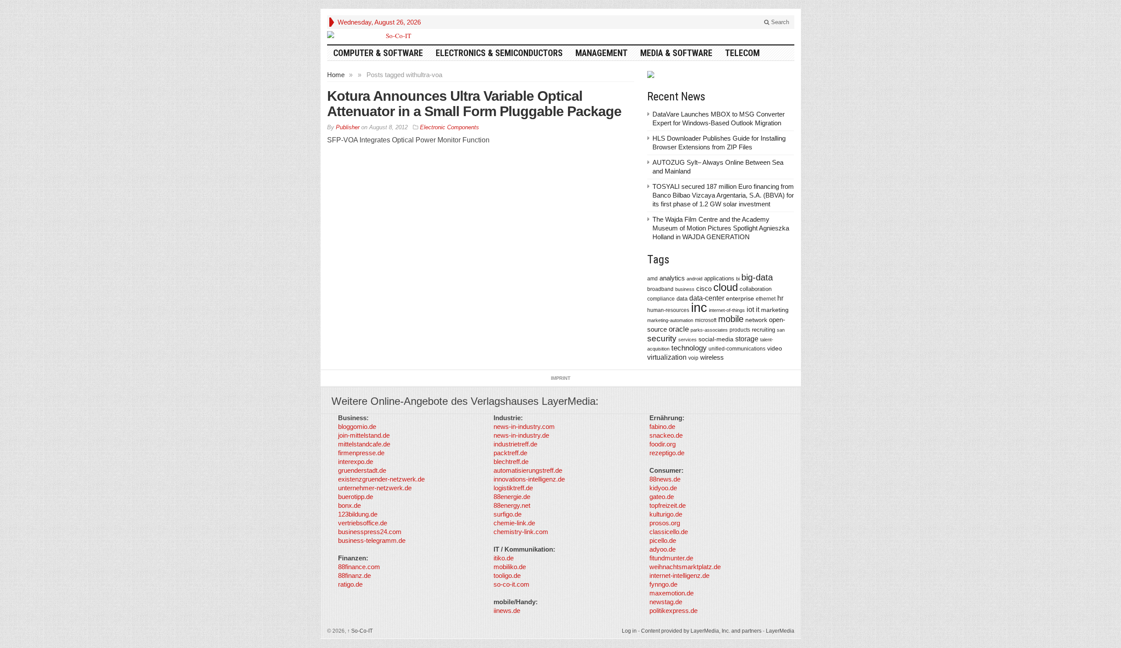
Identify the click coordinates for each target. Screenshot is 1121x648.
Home (336, 74)
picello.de (662, 540)
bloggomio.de (357, 426)
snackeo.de (666, 435)
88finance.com (359, 566)
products (740, 330)
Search (779, 22)
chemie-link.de (514, 523)
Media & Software (676, 53)
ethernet (766, 299)
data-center (706, 298)
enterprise (740, 298)
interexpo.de (355, 461)
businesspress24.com (370, 531)
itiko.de (504, 558)
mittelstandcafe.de (364, 444)
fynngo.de (663, 584)
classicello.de (668, 531)
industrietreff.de (515, 444)
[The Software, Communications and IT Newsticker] (395, 35)
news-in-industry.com (524, 426)
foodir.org (662, 444)
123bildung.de (357, 514)
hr (780, 298)
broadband (660, 289)
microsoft (705, 320)
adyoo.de (662, 549)
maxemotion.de (671, 593)
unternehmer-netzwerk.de (375, 488)
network (756, 319)
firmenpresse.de (361, 453)
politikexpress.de (673, 610)
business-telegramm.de (371, 540)
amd (652, 279)
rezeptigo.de (666, 453)
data (682, 298)
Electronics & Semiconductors (499, 53)
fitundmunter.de (671, 558)
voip (693, 358)
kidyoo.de (663, 488)
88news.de (664, 479)
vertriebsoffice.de (362, 523)
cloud (725, 287)
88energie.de (512, 496)
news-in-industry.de (521, 435)
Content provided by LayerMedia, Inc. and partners (701, 631)
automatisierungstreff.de (528, 470)
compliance (661, 299)
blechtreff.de (511, 461)
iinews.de (507, 610)
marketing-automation (670, 320)
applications (719, 278)
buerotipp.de (355, 496)
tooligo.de (507, 575)
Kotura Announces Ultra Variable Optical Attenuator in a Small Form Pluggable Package (474, 103)
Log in (629, 631)
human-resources (668, 310)
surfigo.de (508, 514)
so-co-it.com (511, 584)
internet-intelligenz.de (679, 575)
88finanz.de (354, 575)
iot (750, 309)
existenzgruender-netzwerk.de (381, 479)
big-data (757, 277)
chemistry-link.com (521, 531)
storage (746, 339)
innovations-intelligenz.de (529, 479)
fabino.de (662, 426)
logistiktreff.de (513, 488)
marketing (775, 309)
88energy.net (512, 505)
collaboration (756, 289)
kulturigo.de (665, 514)
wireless (712, 357)
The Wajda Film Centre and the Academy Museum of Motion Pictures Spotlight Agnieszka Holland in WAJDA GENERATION (720, 228)
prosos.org (664, 523)
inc (699, 307)
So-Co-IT (360, 631)
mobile (731, 319)
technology (689, 348)
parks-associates (709, 330)
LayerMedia (780, 631)
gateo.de (661, 496)
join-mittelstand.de (364, 435)
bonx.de (349, 505)
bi (738, 278)
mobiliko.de (510, 566)
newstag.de (665, 602)
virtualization (667, 357)
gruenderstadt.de (362, 470)
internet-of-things (727, 310)
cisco (704, 288)
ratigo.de (350, 584)
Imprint (561, 378)
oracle (679, 329)
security (662, 338)
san (781, 330)
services (687, 339)
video (774, 348)
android (694, 278)
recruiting (763, 329)
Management (601, 53)
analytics (672, 278)
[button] (19, 628)
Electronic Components (449, 127)
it (757, 309)
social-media (715, 339)
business (684, 289)
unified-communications (737, 348)
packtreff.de (510, 453)
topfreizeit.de (667, 505)
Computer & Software (378, 53)
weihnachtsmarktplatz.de (685, 566)
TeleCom (742, 53)
